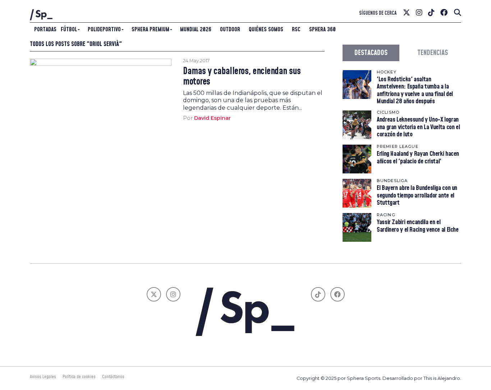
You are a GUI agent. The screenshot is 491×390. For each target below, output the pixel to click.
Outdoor (230, 29)
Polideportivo (104, 29)
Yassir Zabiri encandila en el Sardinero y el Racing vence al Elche (418, 226)
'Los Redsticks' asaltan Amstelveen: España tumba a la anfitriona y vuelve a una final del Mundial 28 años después (415, 90)
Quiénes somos (266, 29)
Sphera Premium (150, 29)
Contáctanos (113, 376)
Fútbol (69, 29)
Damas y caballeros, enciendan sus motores (241, 77)
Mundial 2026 (195, 29)
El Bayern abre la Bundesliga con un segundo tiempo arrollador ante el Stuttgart (417, 195)
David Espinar (212, 118)
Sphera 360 (322, 29)
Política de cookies (79, 376)
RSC (296, 29)
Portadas (45, 29)
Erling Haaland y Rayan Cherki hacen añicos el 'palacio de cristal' (418, 157)
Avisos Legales (43, 376)
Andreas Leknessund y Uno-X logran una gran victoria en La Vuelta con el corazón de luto (418, 127)
